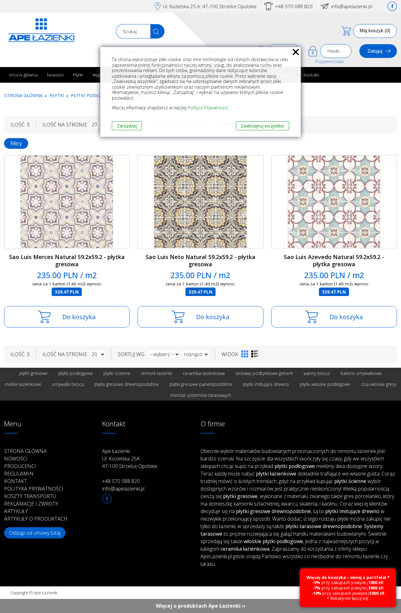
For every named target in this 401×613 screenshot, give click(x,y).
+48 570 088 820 (294, 6)
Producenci (20, 466)
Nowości (55, 75)
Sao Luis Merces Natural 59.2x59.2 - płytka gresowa (67, 260)
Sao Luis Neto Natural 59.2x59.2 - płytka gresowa (200, 260)
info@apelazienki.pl (351, 6)
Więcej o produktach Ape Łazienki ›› (201, 605)
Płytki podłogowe (93, 95)
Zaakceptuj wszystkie (262, 126)
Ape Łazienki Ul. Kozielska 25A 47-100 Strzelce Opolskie (129, 459)
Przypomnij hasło (329, 61)
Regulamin (19, 473)
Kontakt (311, 75)
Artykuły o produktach (35, 518)
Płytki (78, 75)
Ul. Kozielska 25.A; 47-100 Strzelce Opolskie (210, 6)
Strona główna (23, 75)
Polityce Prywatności (208, 108)
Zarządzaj (127, 126)
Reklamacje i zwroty (31, 503)
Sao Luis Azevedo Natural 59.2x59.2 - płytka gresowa (334, 260)
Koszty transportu (30, 496)
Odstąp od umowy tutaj (34, 532)
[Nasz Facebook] (392, 6)
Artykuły (16, 511)
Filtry (16, 143)
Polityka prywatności (33, 488)
